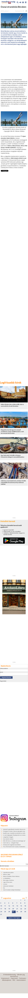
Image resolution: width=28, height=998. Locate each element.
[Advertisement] (14, 62)
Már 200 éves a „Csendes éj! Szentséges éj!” (14, 841)
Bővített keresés (4, 866)
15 (21, 906)
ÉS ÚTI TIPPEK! (6, 856)
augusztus (7, 898)
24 (1, 911)
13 (13, 906)
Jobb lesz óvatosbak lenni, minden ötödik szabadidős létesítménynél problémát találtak (13, 482)
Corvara (5, 884)
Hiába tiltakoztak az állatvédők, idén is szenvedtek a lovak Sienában (12, 405)
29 (21, 911)
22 (21, 909)
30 (25, 911)
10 (1, 906)
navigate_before (2, 898)
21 (17, 909)
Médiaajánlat (6, 980)
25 (5, 911)
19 (9, 909)
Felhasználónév (4, 668)
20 (13, 909)
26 (9, 911)
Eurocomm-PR (19, 11)
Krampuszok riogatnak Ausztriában (12, 844)
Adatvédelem (21, 980)
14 (17, 906)
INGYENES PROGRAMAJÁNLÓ (12, 855)
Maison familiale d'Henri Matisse (11, 876)
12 (9, 906)
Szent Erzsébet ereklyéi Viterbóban (11, 890)
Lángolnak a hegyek (8, 837)
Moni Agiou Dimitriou (8, 880)
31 (1, 914)
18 (5, 909)
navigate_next (27, 864)
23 (25, 909)
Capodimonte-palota (8, 872)
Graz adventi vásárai (8, 839)
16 (25, 906)
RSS (14, 980)
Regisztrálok (3, 681)
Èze (4, 888)
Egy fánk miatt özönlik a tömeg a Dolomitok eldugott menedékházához (12, 456)
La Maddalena (6, 878)
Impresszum (5, 978)
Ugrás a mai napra (14, 918)
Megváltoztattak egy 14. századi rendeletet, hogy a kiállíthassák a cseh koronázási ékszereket (12, 431)
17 (1, 909)
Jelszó (1, 672)
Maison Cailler (6, 874)
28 (17, 911)
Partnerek (22, 978)
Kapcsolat (14, 978)
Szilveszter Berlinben (8, 886)
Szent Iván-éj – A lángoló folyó (11, 843)
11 (5, 906)
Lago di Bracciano (7, 882)
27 (13, 911)
